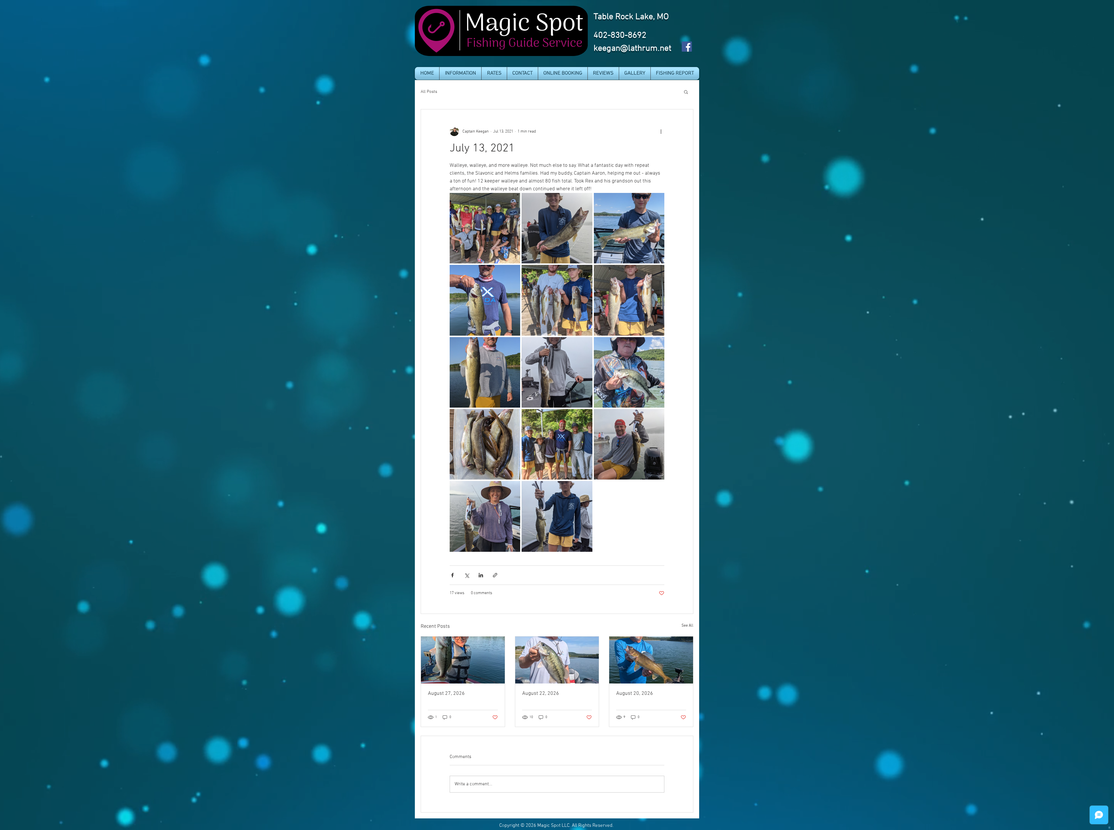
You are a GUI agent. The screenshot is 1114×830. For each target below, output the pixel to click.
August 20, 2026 (634, 693)
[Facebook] (687, 46)
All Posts (429, 91)
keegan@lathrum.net (632, 48)
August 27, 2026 (446, 693)
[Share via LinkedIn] (481, 575)
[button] (460, 73)
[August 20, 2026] (651, 659)
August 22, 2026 (540, 693)
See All (687, 625)
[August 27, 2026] (463, 659)
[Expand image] (485, 228)
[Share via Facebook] (452, 575)
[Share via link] (495, 575)
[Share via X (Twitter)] (466, 575)
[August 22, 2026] (557, 659)
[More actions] (660, 131)
